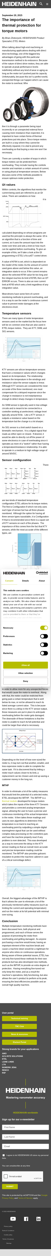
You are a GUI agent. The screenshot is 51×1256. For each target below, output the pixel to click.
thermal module (9, 801)
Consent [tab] (9, 580)
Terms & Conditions (8, 1230)
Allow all (25, 665)
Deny (25, 681)
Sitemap (8, 1243)
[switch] (44, 636)
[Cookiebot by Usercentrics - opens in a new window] (36, 573)
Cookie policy (8, 1235)
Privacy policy (8, 1226)
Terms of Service (25, 1198)
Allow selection (25, 673)
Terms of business (8, 1239)
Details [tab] (25, 580)
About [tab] (42, 580)
